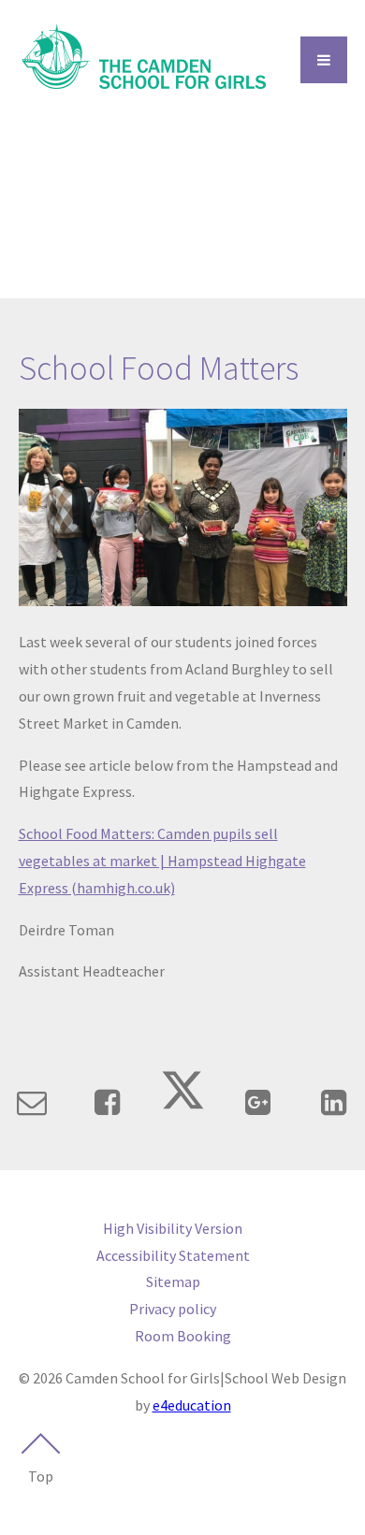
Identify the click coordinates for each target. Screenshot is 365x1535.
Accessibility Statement (173, 1255)
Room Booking (183, 1335)
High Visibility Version (172, 1228)
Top (40, 1476)
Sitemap (173, 1281)
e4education (192, 1405)
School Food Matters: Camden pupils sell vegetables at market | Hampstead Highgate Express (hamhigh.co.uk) (162, 860)
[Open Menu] (323, 59)
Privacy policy (172, 1308)
